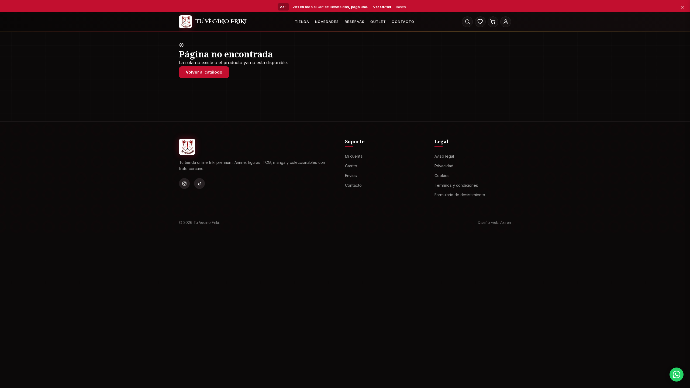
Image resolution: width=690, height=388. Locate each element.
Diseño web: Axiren (494, 222)
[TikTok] (199, 183)
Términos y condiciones (456, 185)
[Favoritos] (480, 21)
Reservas (354, 21)
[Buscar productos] (467, 21)
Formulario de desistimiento (459, 194)
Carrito (351, 166)
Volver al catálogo (204, 72)
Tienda (302, 21)
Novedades (327, 21)
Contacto (403, 21)
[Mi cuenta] (505, 21)
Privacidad (443, 166)
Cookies (442, 175)
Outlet (378, 21)
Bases (401, 7)
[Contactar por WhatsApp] (677, 375)
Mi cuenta (354, 156)
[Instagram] (184, 183)
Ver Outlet (382, 7)
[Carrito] (493, 21)
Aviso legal (444, 156)
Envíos (351, 175)
